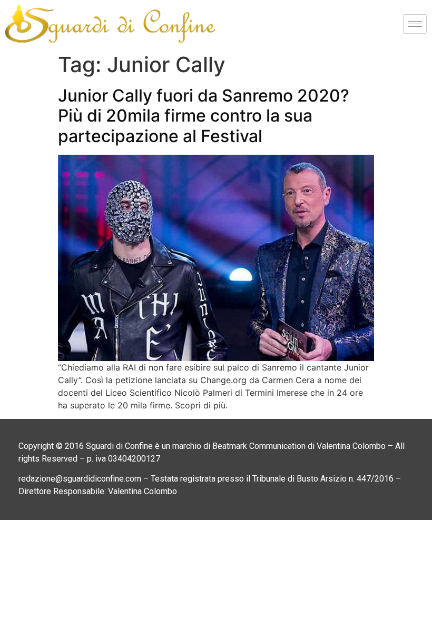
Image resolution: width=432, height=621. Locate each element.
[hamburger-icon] (415, 24)
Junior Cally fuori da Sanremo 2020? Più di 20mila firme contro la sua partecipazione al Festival (203, 115)
